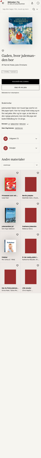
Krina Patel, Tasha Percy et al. (10, 290)
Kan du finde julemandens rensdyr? (10, 288)
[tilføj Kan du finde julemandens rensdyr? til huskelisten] (17, 265)
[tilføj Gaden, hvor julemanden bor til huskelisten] (3, 50)
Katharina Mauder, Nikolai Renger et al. (30, 260)
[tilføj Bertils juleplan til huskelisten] (38, 173)
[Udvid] (27, 124)
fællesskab (22, 124)
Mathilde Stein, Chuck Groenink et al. (30, 198)
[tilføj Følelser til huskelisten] (17, 234)
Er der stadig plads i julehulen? (29, 257)
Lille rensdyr (26, 288)
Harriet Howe (9, 65)
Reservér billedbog (20, 81)
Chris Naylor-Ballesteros (27, 290)
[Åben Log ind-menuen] (32, 3)
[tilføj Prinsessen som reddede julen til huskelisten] (17, 173)
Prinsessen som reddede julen (9, 195)
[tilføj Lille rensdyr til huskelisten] (38, 265)
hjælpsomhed (15, 124)
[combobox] (20, 9)
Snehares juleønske (29, 226)
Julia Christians (21, 65)
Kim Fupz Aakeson (8, 229)
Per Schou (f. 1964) (8, 260)
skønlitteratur (19, 128)
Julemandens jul (7, 226)
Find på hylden (20, 87)
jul (9, 124)
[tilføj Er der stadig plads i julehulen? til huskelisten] (38, 234)
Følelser (4, 257)
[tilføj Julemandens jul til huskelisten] (17, 203)
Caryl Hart (5, 198)
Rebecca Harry (27, 229)
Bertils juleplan (27, 195)
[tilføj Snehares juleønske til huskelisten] (38, 203)
